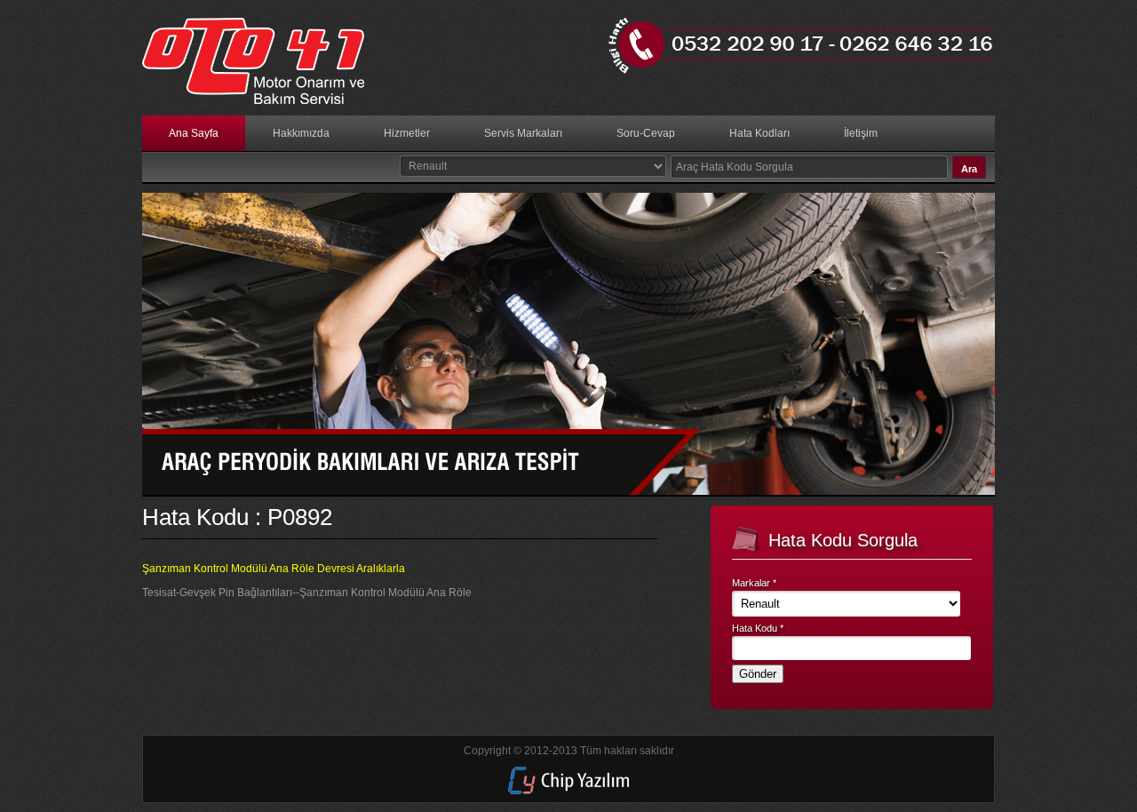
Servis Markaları (523, 133)
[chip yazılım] (568, 790)
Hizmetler (407, 133)
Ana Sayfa (194, 133)
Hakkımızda (301, 133)
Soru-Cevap (645, 133)
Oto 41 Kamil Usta (262, 62)
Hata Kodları (759, 133)
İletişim (861, 133)
